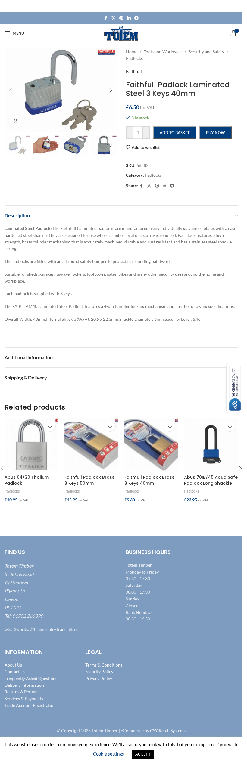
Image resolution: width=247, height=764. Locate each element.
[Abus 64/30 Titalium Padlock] (31, 445)
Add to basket (175, 132)
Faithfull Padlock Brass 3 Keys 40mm (149, 480)
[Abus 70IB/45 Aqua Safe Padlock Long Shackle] (211, 445)
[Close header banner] (234, 6)
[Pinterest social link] (121, 18)
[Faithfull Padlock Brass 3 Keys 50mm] (91, 445)
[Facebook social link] (106, 18)
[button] (11, 90)
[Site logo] (121, 32)
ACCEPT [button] (143, 754)
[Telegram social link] (136, 18)
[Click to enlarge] (16, 121)
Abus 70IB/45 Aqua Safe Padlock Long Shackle (211, 480)
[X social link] (113, 18)
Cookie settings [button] (108, 753)
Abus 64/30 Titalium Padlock (27, 480)
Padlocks (12, 491)
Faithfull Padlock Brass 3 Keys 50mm (89, 480)
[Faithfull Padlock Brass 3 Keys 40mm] (151, 445)
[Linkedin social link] (129, 18)
